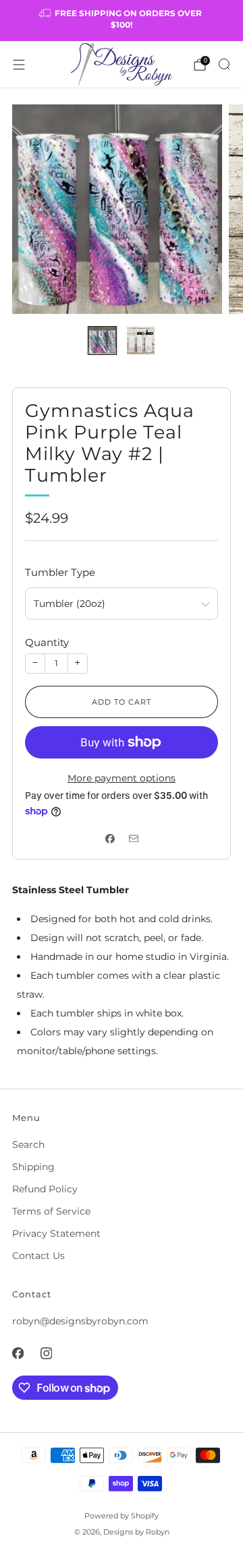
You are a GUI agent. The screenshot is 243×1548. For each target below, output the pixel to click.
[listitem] (121, 20)
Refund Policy (45, 1189)
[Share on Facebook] (110, 839)
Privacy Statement (56, 1233)
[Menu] (19, 64)
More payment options (122, 778)
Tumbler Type (60, 572)
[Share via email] (133, 839)
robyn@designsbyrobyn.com (80, 1321)
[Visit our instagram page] (46, 1353)
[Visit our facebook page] (17, 1353)
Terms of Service (51, 1211)
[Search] (224, 64)
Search (28, 1144)
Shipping (33, 1167)
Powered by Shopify (121, 1515)
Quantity (47, 642)
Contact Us (38, 1256)
